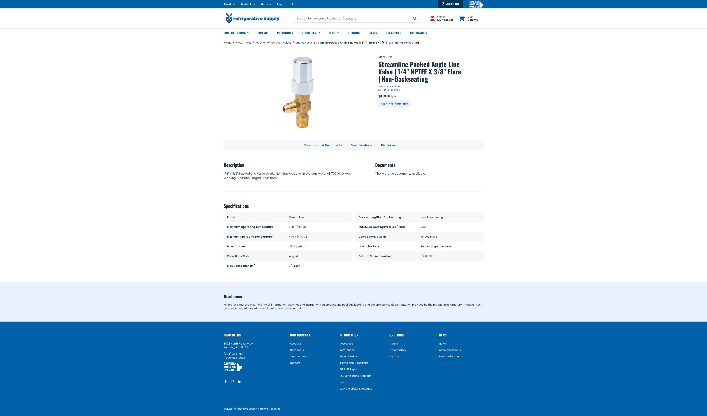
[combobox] (356, 18)
